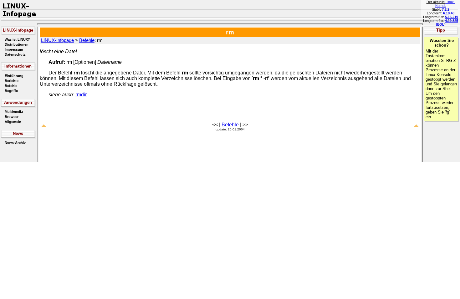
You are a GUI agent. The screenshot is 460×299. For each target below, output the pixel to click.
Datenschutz (15, 54)
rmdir (81, 94)
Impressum (14, 49)
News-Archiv (15, 142)
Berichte (11, 81)
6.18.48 (448, 13)
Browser (11, 117)
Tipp (440, 30)
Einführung (14, 76)
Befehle (11, 86)
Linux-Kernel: (445, 4)
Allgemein (13, 122)
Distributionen (16, 44)
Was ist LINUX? (17, 39)
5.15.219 (451, 17)
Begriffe (11, 91)
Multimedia (14, 112)
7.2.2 (445, 9)
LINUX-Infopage (57, 40)
